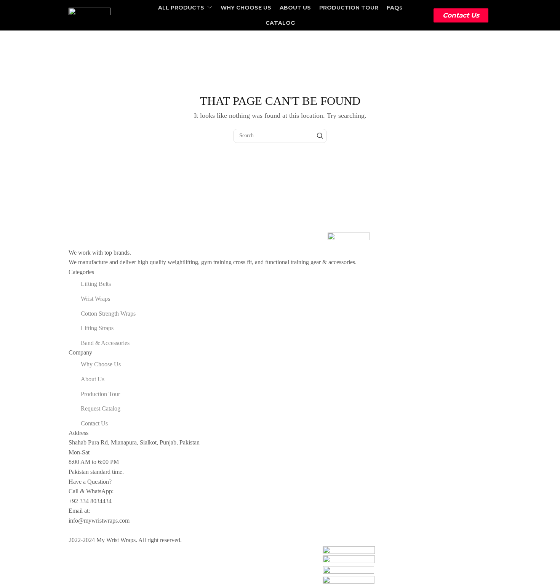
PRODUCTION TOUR (348, 7)
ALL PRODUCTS (181, 7)
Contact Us (461, 15)
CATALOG (280, 22)
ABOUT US (295, 7)
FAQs (394, 7)
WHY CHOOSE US (246, 7)
